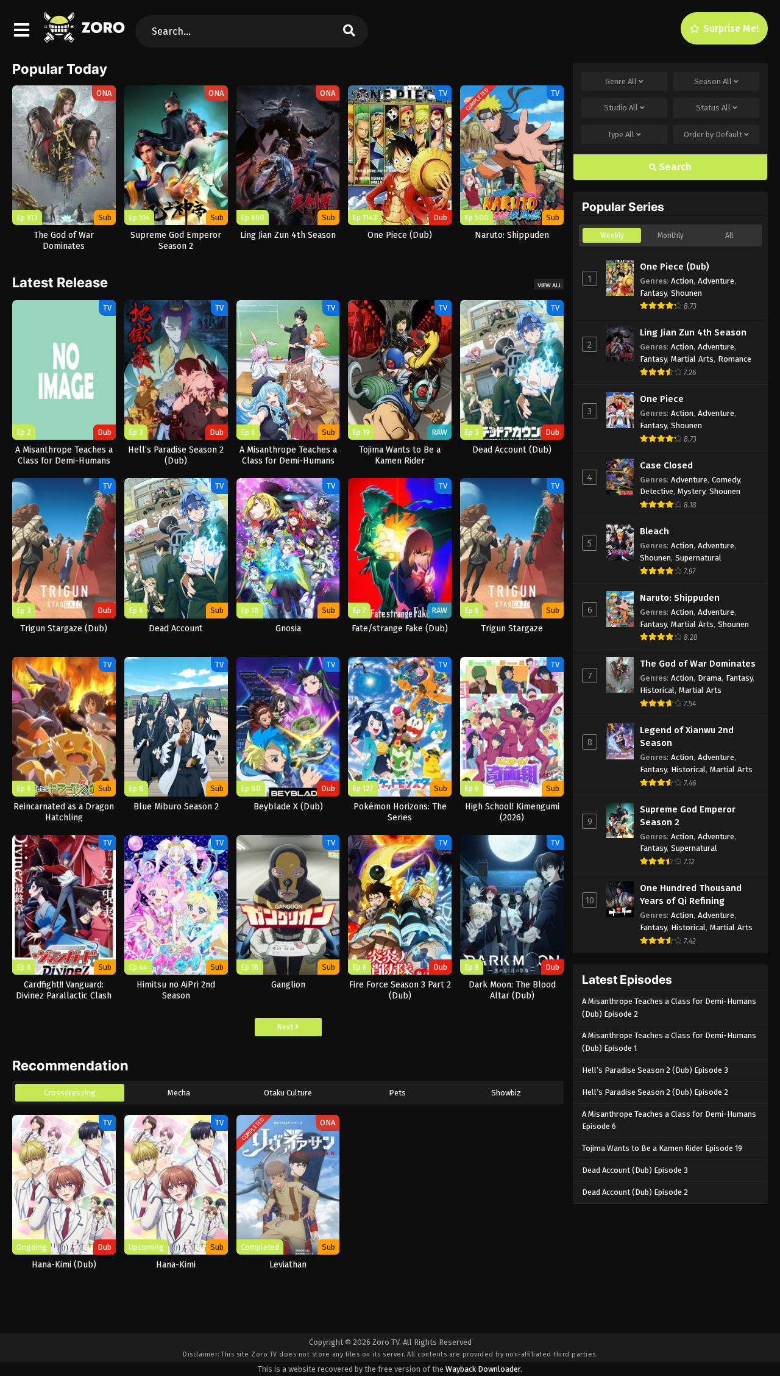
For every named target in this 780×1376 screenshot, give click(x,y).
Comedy (726, 479)
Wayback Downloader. (483, 1369)
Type (621, 134)
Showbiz (506, 1092)
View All (549, 285)
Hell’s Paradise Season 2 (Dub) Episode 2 (655, 1092)
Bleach (654, 531)
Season (713, 81)
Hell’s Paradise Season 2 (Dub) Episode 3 (655, 1070)
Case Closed (666, 465)
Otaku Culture (288, 1092)
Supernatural (698, 557)
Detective (656, 491)
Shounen (686, 293)
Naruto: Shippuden (680, 597)
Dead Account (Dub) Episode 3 (635, 1170)
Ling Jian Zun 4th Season (693, 332)
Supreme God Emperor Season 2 (688, 816)
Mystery (691, 491)
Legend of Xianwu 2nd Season (687, 736)
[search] (349, 31)
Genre (621, 81)
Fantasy (653, 293)
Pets (397, 1092)
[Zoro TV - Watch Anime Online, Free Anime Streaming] (85, 37)
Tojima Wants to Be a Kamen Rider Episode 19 (662, 1148)
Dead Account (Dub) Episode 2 (635, 1192)
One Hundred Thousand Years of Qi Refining (691, 894)
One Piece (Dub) (674, 266)
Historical (657, 690)
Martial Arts (692, 359)
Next (286, 1026)
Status (713, 107)
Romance (734, 359)
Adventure (716, 280)
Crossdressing (70, 1092)
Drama (710, 678)
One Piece (662, 398)
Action (682, 280)
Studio (621, 107)
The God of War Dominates (698, 663)
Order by (713, 134)
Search (674, 166)
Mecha (179, 1092)
